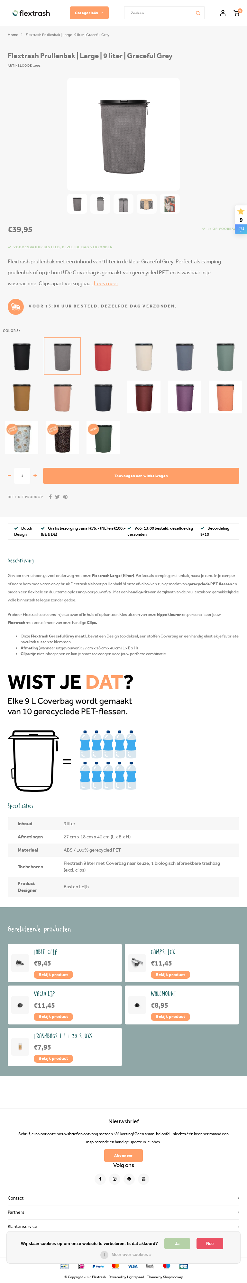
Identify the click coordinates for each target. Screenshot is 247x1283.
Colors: (11, 331)
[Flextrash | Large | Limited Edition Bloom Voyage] (22, 438)
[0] (236, 13)
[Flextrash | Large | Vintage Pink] (62, 397)
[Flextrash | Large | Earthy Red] (144, 397)
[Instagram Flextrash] (114, 1179)
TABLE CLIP (46, 952)
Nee (210, 1243)
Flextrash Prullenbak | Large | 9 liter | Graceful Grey (67, 35)
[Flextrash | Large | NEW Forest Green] (103, 438)
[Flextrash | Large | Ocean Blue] (185, 356)
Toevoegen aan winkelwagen (141, 475)
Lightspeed (135, 1277)
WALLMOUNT (164, 994)
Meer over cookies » (131, 1254)
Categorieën (86, 12)
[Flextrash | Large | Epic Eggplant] (185, 397)
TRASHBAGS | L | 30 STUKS (63, 1036)
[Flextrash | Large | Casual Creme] (144, 356)
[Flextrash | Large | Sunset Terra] (225, 397)
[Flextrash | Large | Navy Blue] (103, 397)
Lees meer (106, 283)
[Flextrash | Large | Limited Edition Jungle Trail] (62, 438)
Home (13, 35)
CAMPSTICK (163, 952)
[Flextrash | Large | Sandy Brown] (22, 397)
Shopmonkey (173, 1277)
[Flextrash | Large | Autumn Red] (103, 356)
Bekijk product (53, 974)
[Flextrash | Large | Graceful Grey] (62, 356)
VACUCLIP (45, 994)
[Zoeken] (198, 12)
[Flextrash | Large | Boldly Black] (22, 356)
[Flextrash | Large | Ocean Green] (225, 356)
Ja (177, 1243)
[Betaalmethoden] (63, 1265)
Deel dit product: (25, 497)
